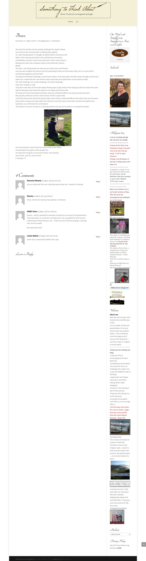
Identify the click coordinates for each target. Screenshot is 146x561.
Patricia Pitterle (34, 180)
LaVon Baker (32, 236)
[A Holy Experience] (117, 217)
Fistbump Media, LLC (43, 559)
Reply (98, 181)
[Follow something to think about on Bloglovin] (120, 289)
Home (70, 22)
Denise (30, 196)
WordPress (66, 559)
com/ (112, 282)
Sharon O (21, 41)
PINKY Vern (32, 211)
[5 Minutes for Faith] (117, 215)
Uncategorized (43, 41)
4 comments (55, 41)
